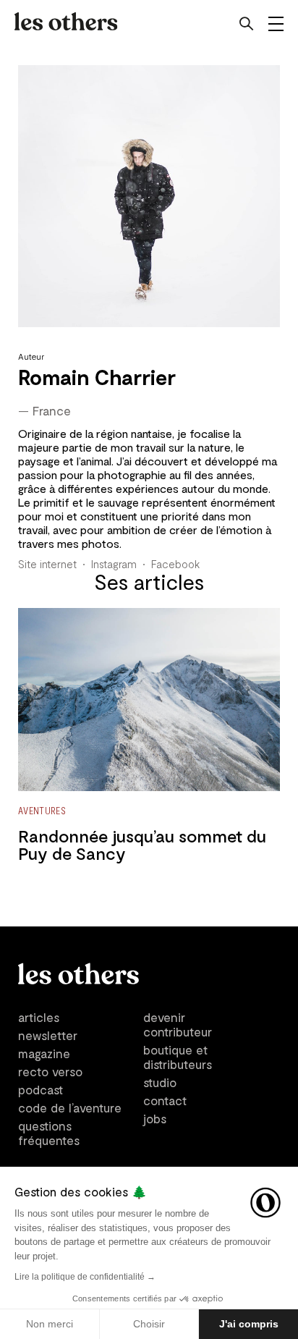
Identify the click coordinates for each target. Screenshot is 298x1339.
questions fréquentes (49, 1132)
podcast (40, 1089)
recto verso (50, 1071)
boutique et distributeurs (177, 1056)
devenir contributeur (177, 1024)
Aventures (42, 810)
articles (38, 1017)
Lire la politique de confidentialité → (85, 1277)
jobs (154, 1118)
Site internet (47, 563)
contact (165, 1100)
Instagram (114, 563)
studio (159, 1082)
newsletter (47, 1035)
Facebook (175, 563)
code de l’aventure (70, 1107)
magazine (44, 1053)
